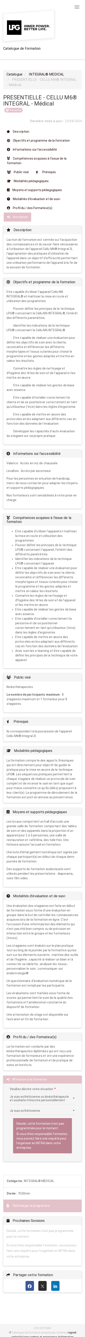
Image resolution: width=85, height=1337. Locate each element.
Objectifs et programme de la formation (41, 140)
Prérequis (48, 172)
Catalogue (14, 74)
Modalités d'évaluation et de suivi (36, 199)
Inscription (20, 217)
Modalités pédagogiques (31, 181)
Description (20, 131)
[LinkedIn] (55, 1286)
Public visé (21, 172)
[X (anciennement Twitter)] (42, 1286)
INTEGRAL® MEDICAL (46, 74)
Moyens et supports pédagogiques (37, 190)
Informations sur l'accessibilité (34, 149)
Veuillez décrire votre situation (31, 1089)
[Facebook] (30, 1286)
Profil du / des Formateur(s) (32, 208)
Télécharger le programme (30, 1205)
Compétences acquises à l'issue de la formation (36, 161)
